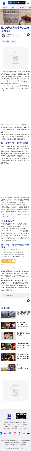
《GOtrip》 (18, 424)
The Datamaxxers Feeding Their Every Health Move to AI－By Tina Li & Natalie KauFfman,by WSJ (23, 367)
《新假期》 (11, 424)
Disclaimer (15, 444)
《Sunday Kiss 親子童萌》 (11, 428)
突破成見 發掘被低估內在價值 (23, 334)
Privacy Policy (22, 444)
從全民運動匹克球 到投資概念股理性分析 (23, 313)
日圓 (12, 7)
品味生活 (8, 36)
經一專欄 (6, 41)
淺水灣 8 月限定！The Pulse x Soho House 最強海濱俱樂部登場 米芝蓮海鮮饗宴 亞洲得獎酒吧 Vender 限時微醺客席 (23, 324)
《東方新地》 (15, 426)
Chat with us (8, 444)
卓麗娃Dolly (10, 35)
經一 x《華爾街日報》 (18, 2)
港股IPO (5, 7)
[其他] (28, 34)
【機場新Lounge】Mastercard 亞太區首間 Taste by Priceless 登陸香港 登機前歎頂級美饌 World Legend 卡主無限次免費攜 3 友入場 (23, 345)
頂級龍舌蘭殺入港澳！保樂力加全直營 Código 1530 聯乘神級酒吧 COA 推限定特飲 (23, 356)
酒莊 (13, 41)
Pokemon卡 (22, 7)
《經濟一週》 (22, 428)
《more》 (22, 426)
